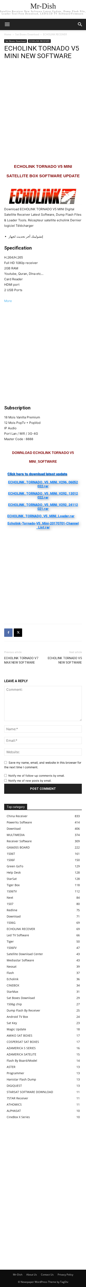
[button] (80, 24)
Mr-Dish (17, 1274)
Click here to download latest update (37, 474)
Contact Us (47, 1274)
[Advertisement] (43, 111)
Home (7, 34)
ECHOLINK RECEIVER (55, 34)
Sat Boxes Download (27, 34)
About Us (31, 1274)
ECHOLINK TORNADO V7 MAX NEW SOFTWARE (21, 660)
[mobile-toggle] (7, 24)
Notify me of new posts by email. (30, 780)
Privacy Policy (65, 1274)
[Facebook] (8, 632)
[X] (18, 632)
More (8, 301)
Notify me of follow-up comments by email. (36, 775)
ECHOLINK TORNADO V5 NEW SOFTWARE (65, 660)
